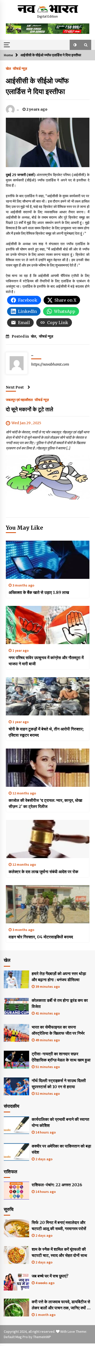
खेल (8, 68)
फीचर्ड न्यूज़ (20, 68)
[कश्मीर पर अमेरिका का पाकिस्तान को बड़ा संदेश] (16, 1152)
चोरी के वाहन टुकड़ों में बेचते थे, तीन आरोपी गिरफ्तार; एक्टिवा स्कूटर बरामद (46, 732)
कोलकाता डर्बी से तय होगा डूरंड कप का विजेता (60, 1003)
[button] (75, 45)
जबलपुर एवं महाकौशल (19, 399)
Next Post (15, 387)
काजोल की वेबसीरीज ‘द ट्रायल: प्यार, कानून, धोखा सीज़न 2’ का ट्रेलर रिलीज (45, 803)
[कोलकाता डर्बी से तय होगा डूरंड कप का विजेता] (16, 1006)
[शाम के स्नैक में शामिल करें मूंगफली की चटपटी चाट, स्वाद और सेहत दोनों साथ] (16, 1255)
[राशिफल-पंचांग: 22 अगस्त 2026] (16, 1191)
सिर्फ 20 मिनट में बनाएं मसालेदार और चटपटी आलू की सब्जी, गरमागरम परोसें (59, 1225)
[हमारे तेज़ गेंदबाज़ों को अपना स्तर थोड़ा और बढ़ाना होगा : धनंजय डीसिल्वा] (16, 979)
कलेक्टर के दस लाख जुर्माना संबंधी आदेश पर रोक (43, 871)
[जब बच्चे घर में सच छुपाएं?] (16, 1282)
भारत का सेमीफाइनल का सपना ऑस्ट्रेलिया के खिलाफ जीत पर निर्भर (58, 1030)
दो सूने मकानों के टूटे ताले (29, 409)
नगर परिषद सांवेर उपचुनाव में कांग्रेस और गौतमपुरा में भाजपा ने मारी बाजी (46, 660)
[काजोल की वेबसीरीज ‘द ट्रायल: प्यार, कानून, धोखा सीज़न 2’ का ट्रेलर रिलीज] (47, 768)
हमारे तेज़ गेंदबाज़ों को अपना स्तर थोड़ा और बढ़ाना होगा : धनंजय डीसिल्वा (59, 976)
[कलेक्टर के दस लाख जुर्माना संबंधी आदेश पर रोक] (47, 839)
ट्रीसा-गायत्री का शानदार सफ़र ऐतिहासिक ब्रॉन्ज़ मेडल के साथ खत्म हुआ (61, 1056)
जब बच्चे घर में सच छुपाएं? (50, 1275)
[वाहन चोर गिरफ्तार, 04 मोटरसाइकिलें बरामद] (47, 904)
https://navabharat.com (50, 364)
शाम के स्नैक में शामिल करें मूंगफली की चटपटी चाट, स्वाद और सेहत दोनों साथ (59, 1252)
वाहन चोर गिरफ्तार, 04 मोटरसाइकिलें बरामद (41, 936)
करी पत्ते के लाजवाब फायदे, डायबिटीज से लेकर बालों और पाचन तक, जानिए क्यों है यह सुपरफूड (61, 1305)
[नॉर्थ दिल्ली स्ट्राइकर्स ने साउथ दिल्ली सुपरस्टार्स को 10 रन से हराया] (16, 1086)
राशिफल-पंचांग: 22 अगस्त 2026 (57, 1184)
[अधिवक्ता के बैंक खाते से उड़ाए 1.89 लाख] (47, 560)
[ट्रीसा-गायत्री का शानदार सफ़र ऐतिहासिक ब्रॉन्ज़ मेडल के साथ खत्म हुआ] (16, 1060)
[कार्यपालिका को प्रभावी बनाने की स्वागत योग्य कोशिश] (16, 1125)
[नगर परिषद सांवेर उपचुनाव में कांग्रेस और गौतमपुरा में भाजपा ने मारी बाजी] (47, 625)
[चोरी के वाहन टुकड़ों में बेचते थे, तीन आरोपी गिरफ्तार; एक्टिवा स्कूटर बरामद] (47, 696)
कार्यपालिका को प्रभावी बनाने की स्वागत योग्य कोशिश (60, 1122)
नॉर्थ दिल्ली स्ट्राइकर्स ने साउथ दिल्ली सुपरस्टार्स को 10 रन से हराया (59, 1083)
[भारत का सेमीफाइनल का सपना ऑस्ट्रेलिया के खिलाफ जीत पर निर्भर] (16, 1033)
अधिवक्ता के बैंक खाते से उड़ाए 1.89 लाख (39, 592)
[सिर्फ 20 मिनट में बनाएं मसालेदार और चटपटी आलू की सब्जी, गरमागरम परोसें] (16, 1228)
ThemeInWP (42, 1337)
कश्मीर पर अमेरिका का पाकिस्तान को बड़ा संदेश (61, 1149)
